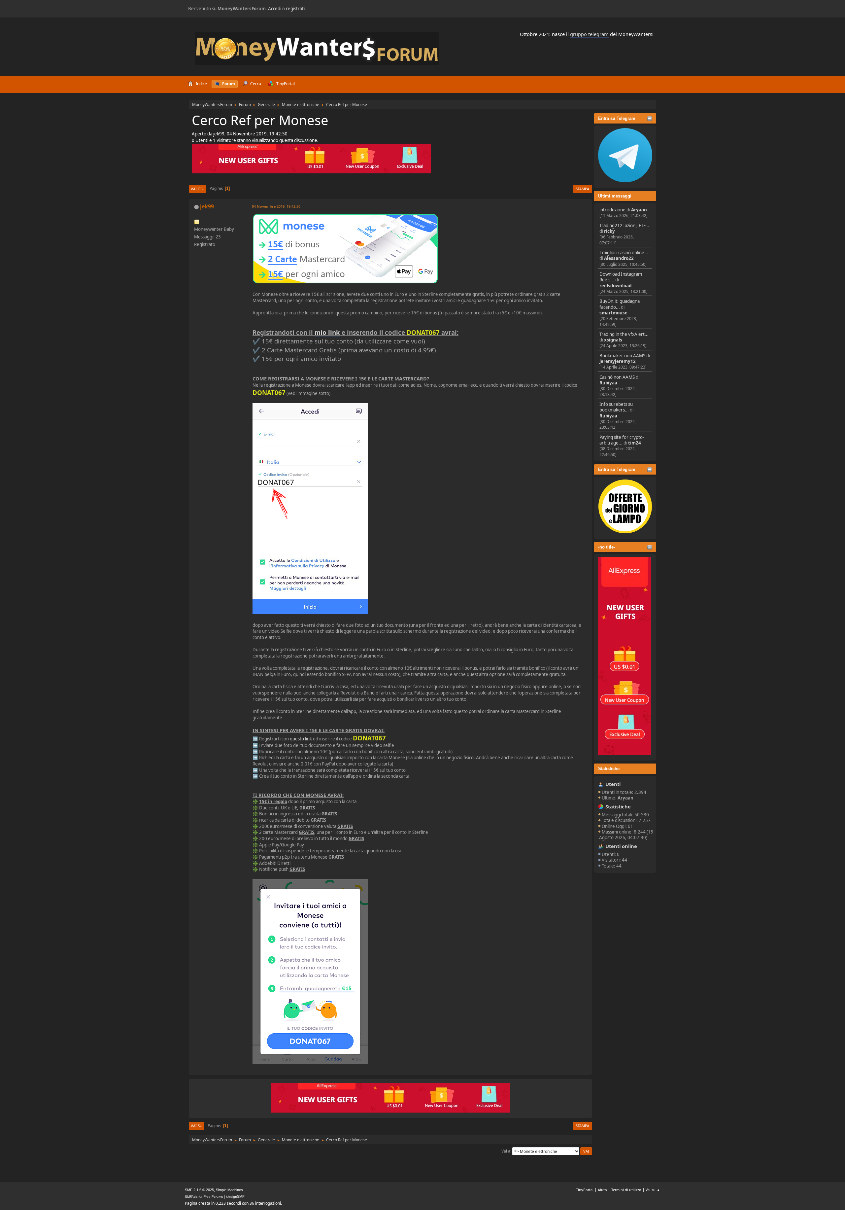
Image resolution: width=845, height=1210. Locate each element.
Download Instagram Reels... (620, 277)
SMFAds (191, 1196)
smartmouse (613, 313)
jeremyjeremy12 (617, 361)
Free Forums (213, 1196)
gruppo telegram (589, 34)
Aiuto (602, 1189)
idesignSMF (235, 1196)
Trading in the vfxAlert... (624, 334)
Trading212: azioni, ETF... (624, 226)
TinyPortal (584, 1189)
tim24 (634, 443)
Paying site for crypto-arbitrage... (621, 440)
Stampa (582, 188)
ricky (609, 231)
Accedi (274, 9)
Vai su (196, 1125)
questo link (301, 739)
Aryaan (639, 210)
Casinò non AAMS (617, 377)
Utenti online (621, 846)
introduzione (612, 210)
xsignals (613, 340)
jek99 (207, 206)
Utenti (613, 784)
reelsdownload (615, 286)
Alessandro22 (619, 258)
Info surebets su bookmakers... (616, 407)
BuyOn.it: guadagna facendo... (619, 304)
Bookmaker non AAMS (622, 356)
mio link (327, 332)
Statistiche (609, 768)
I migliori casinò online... (623, 253)
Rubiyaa (608, 383)
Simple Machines (229, 1190)
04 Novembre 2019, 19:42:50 (276, 206)
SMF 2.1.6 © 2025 (199, 1190)
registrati (295, 9)
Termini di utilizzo (626, 1189)
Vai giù (197, 188)
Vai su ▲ (653, 1189)
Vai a (505, 1151)
